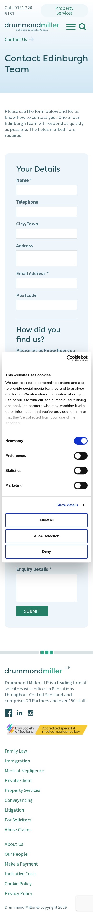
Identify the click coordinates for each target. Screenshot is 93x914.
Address (24, 245)
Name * (24, 180)
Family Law (16, 751)
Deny (46, 551)
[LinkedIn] (19, 713)
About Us (14, 844)
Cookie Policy (18, 883)
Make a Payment (21, 864)
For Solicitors (18, 820)
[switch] (81, 456)
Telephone (27, 202)
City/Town (27, 224)
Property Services (64, 10)
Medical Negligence (24, 770)
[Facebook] (8, 713)
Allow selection (46, 536)
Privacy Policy (18, 893)
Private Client (18, 780)
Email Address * (32, 273)
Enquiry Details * (33, 569)
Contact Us (16, 39)
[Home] (32, 26)
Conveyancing (19, 800)
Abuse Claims (18, 829)
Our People (16, 854)
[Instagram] (30, 713)
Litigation (14, 810)
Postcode (26, 295)
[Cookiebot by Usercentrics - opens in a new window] (67, 358)
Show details (67, 505)
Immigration (17, 761)
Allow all (46, 520)
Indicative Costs (20, 874)
